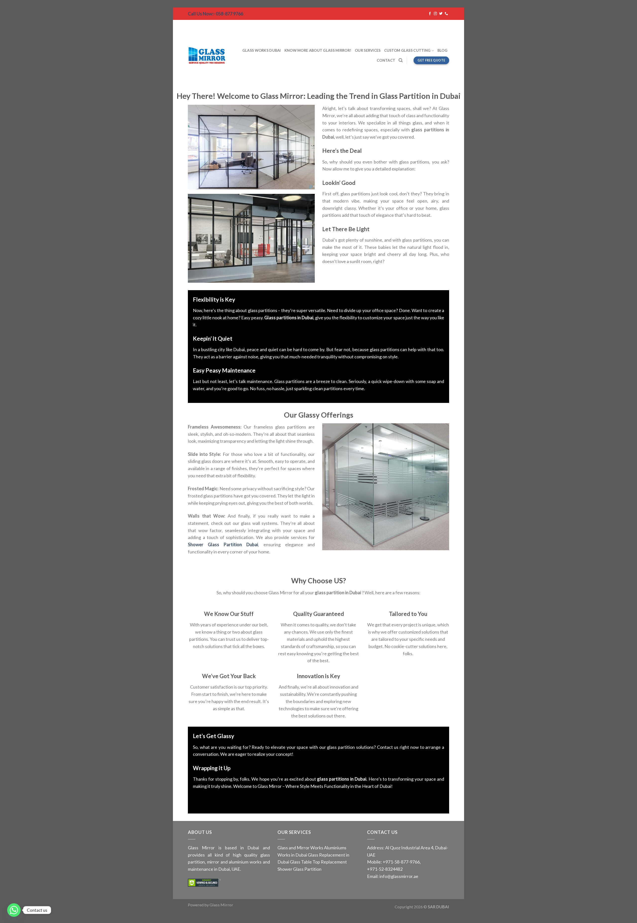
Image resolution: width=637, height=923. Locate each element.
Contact (386, 60)
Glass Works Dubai (261, 50)
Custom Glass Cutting (407, 50)
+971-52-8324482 (385, 869)
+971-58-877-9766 (401, 862)
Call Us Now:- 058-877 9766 (215, 13)
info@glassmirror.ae (398, 876)
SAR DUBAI (438, 906)
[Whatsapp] (14, 910)
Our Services (367, 50)
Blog (442, 50)
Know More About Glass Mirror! (317, 50)
